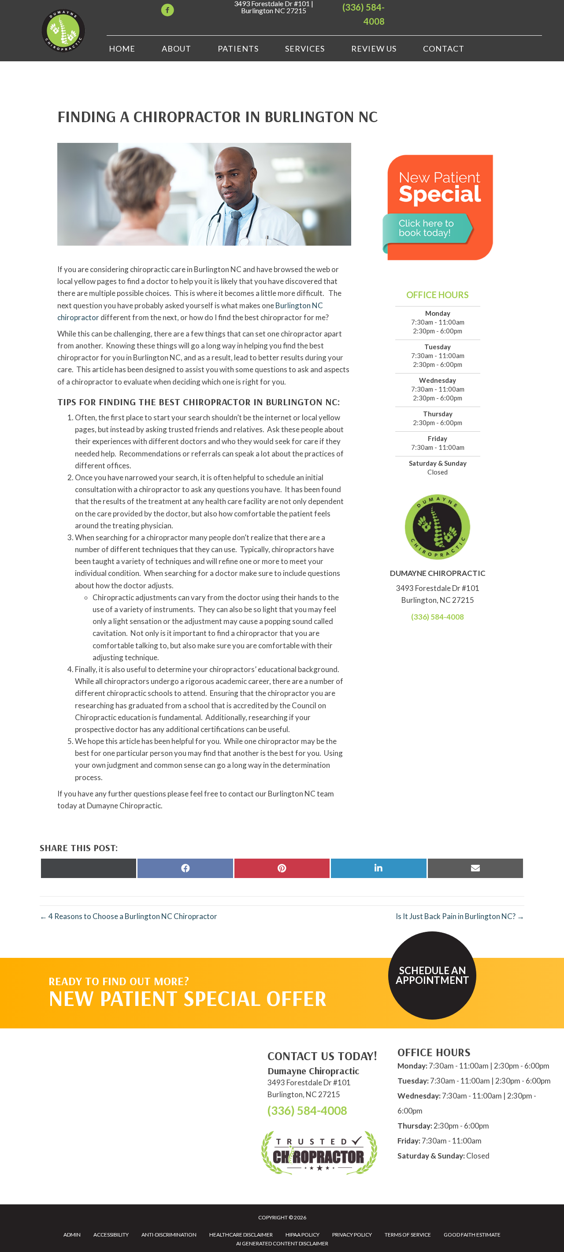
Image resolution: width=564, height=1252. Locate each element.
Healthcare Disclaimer (241, 1234)
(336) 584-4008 (437, 616)
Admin (72, 1234)
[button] (432, 975)
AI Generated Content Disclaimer (282, 1243)
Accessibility (111, 1234)
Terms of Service (408, 1234)
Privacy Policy (352, 1234)
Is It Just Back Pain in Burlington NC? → (460, 916)
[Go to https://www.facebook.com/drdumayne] (167, 11)
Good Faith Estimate (472, 1234)
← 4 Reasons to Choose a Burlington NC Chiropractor (128, 916)
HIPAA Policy (302, 1234)
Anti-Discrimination (169, 1234)
